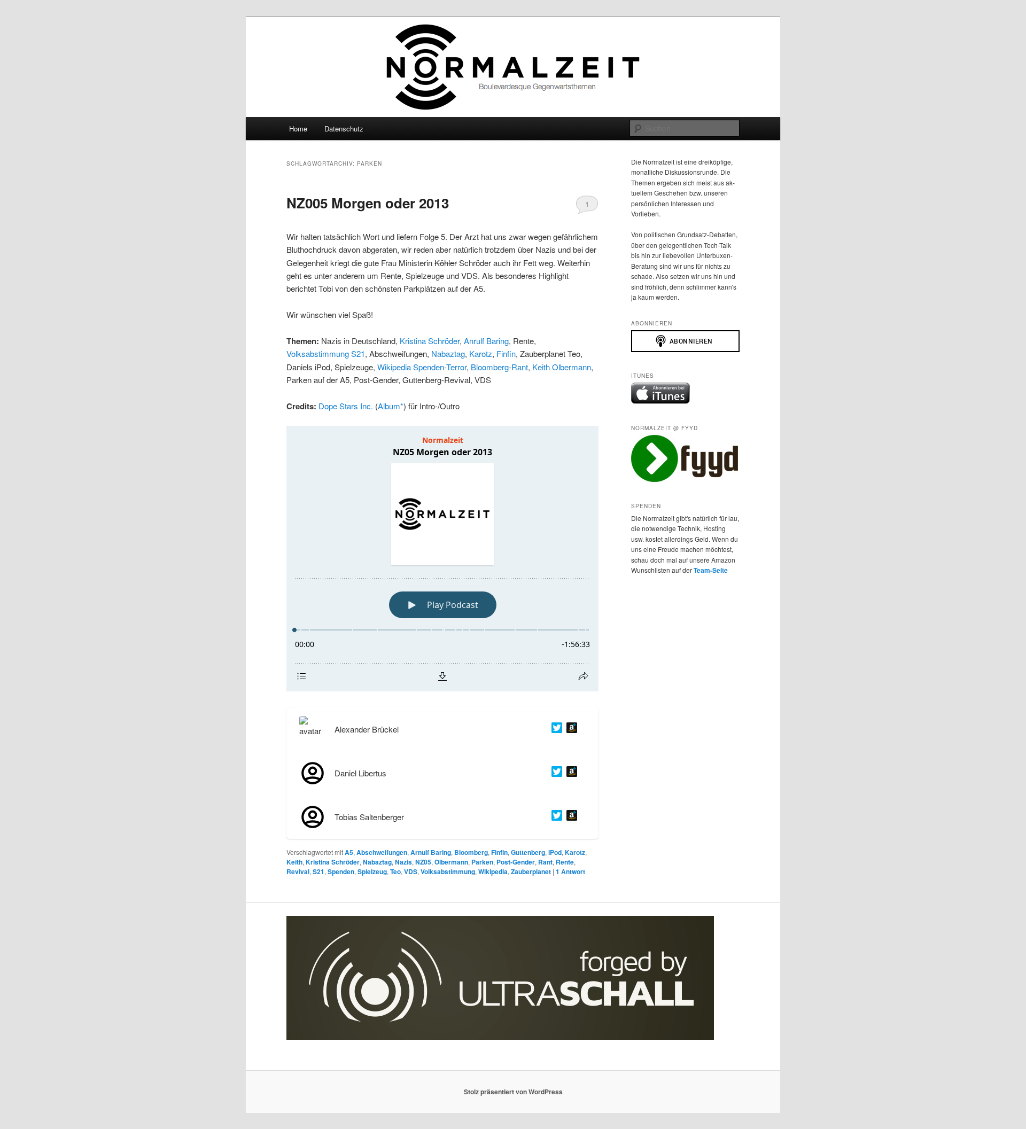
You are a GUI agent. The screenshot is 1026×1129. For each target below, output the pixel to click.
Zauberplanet (531, 871)
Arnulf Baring (430, 852)
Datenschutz (343, 128)
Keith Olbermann (561, 366)
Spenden (341, 871)
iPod (555, 852)
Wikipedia (493, 871)
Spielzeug (372, 871)
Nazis (403, 862)
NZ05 (423, 862)
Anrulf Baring (486, 340)
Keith (294, 862)
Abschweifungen (381, 852)
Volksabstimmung (448, 871)
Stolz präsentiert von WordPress (513, 1091)
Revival (297, 871)
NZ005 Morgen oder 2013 (367, 203)
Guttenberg (528, 852)
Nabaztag (448, 353)
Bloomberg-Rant (499, 366)
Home (298, 128)
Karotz (480, 353)
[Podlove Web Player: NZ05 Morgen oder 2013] (442, 558)
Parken (482, 862)
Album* (390, 405)
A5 (349, 852)
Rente (565, 862)
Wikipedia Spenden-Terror (422, 366)
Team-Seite (711, 570)
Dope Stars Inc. (345, 405)
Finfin (506, 353)
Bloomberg (471, 852)
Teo (395, 871)
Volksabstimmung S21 (325, 353)
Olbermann (451, 862)
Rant (545, 862)
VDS (410, 871)
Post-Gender (515, 862)
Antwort (570, 871)
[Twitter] (554, 729)
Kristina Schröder (430, 340)
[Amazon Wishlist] (569, 729)
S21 (318, 871)
